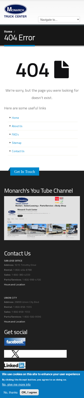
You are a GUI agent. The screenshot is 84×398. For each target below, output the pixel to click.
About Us (17, 126)
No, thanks (11, 392)
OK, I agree (29, 392)
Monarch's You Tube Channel (38, 190)
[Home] (15, 9)
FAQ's (15, 134)
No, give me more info (16, 384)
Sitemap (16, 143)
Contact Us (18, 151)
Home (8, 31)
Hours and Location (14, 284)
